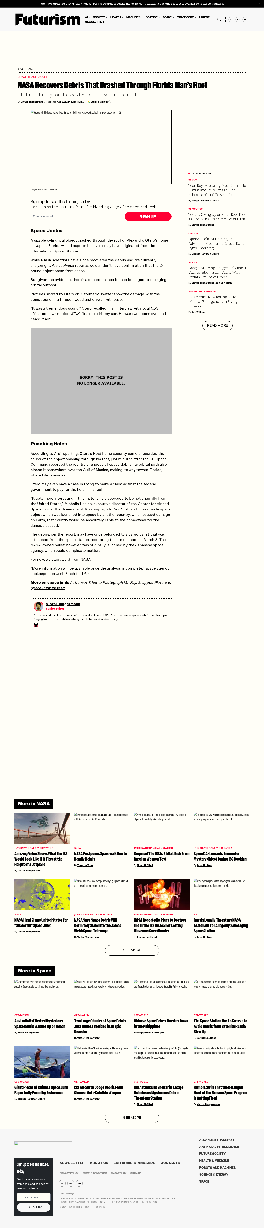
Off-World (21, 1015)
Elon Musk (195, 209)
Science (152, 17)
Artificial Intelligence (219, 1147)
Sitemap (135, 1173)
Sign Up (148, 216)
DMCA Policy (119, 1173)
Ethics (193, 180)
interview (124, 308)
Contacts (170, 1163)
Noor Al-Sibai (145, 865)
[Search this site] (219, 19)
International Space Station (33, 848)
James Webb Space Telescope (93, 914)
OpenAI (193, 234)
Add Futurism (99, 101)
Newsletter (94, 22)
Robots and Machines (217, 1167)
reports (70, 265)
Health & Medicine (214, 1161)
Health (115, 17)
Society (99, 17)
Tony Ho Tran (85, 865)
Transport (185, 17)
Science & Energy (213, 1174)
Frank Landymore (28, 1032)
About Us (99, 1163)
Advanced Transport (202, 291)
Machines (133, 17)
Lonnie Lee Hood (147, 937)
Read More (217, 326)
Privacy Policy (81, 3)
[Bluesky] (36, 625)
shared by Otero (60, 294)
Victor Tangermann (32, 101)
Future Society (212, 1154)
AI (86, 17)
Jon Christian (223, 282)
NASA (30, 69)
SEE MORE (132, 950)
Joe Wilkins (198, 312)
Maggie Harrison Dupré (205, 200)
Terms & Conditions (95, 1173)
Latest (204, 17)
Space (167, 17)
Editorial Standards (135, 1163)
